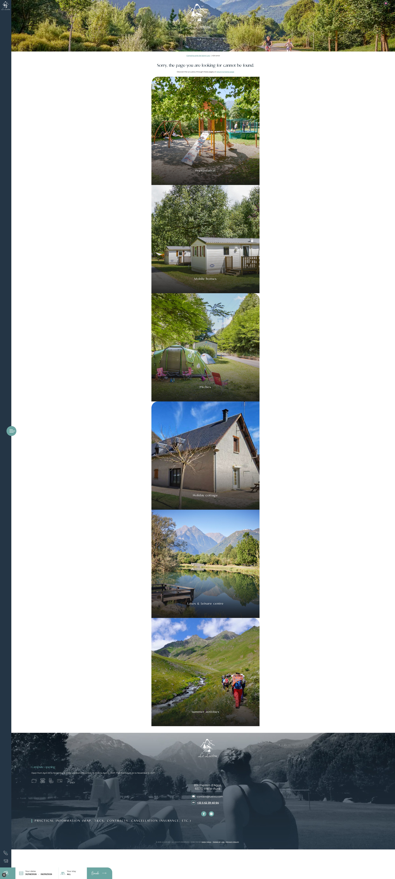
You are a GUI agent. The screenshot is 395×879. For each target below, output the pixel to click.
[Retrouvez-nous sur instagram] (211, 813)
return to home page (225, 72)
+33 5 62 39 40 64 (208, 802)
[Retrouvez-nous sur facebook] (203, 813)
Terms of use (219, 842)
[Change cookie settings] (4, 875)
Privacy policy (232, 842)
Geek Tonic (206, 842)
